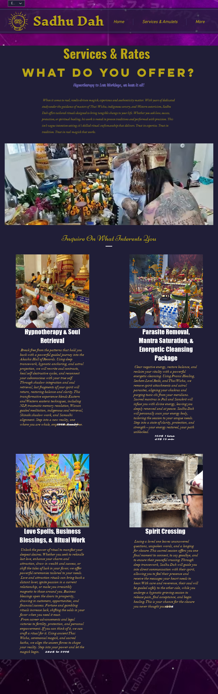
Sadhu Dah (68, 21)
